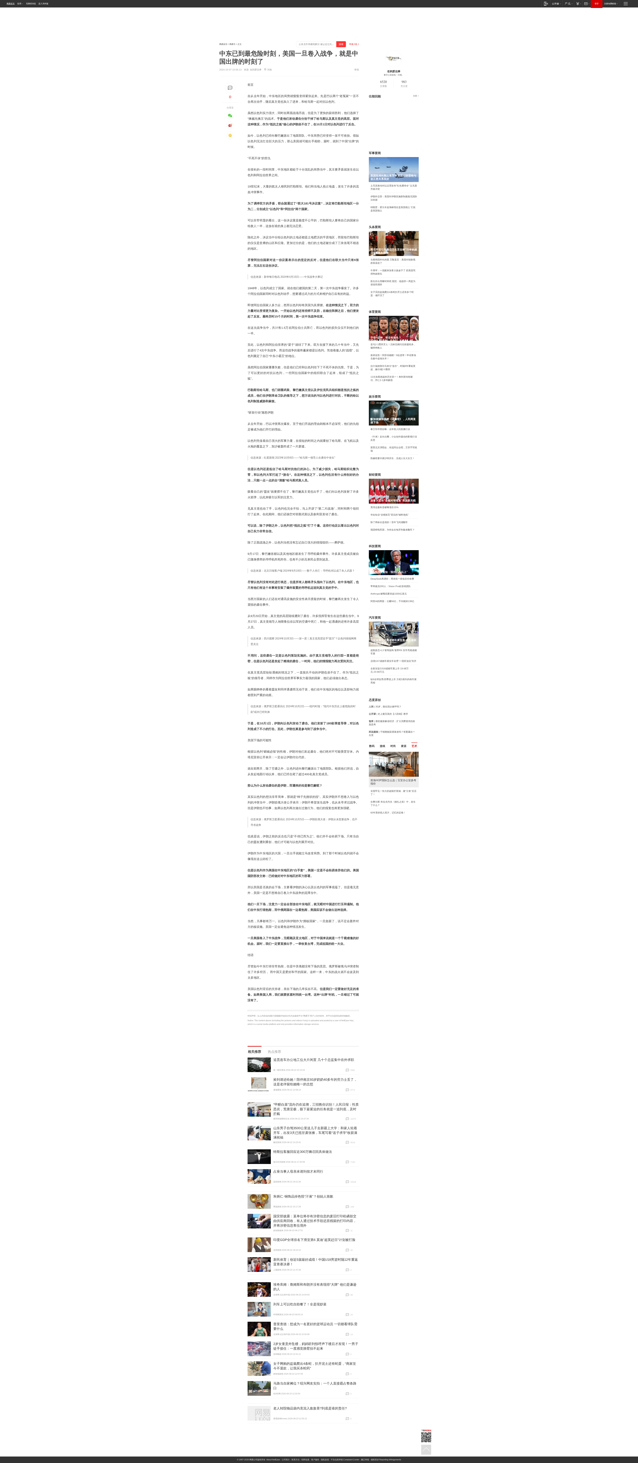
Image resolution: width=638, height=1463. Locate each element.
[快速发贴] (230, 88)
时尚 (393, 746)
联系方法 (296, 1460)
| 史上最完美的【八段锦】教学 (388, 714)
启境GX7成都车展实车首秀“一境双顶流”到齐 (393, 661)
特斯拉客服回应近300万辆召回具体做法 (302, 1152)
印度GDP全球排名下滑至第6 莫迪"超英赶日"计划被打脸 (314, 1240)
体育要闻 (375, 311)
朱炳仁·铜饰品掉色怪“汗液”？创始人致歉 (303, 1196)
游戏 (382, 746)
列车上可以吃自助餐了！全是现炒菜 (299, 1304)
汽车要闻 (375, 617)
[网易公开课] (556, 3)
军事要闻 (375, 153)
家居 (403, 746)
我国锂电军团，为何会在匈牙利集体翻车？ (393, 529)
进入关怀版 (43, 3)
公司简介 (286, 1460)
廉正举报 (365, 1460)
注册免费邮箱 (610, 3)
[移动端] (546, 3)
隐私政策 (325, 1460)
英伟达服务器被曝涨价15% (384, 507)
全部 (415, 96)
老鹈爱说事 (256, 69)
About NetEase (273, 1460)
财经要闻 (375, 474)
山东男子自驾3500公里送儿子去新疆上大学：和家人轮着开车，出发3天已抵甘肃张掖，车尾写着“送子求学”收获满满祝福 (315, 1132)
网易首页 (11, 3)
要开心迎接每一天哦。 (394, 75)
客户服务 (315, 1460)
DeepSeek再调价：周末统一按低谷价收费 (392, 578)
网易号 (232, 44)
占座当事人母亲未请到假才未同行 (298, 1171)
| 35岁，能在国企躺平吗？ (385, 706)
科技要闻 (375, 546)
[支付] (578, 3)
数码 (371, 746)
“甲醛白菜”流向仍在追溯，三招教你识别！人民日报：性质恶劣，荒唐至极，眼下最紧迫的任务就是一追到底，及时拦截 (316, 1109)
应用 (19, 3)
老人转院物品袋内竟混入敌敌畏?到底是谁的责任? (310, 1408)
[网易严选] (568, 3)
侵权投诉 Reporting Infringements (386, 1460)
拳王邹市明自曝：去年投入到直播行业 (390, 429)
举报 (356, 69)
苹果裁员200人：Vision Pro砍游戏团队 (391, 586)
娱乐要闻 (375, 396)
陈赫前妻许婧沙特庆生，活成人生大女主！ (393, 458)
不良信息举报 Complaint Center (345, 1460)
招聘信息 (305, 1460)
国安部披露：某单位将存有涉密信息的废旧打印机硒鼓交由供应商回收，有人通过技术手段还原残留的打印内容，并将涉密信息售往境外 (314, 1220)
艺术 (414, 746)
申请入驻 (353, 44)
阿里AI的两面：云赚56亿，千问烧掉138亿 (392, 601)
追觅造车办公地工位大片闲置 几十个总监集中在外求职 (313, 1060)
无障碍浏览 (31, 3)
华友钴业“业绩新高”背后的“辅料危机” (390, 514)
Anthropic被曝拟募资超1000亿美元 (389, 593)
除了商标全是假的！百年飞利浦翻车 (389, 522)
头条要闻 (375, 227)
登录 (597, 3)
